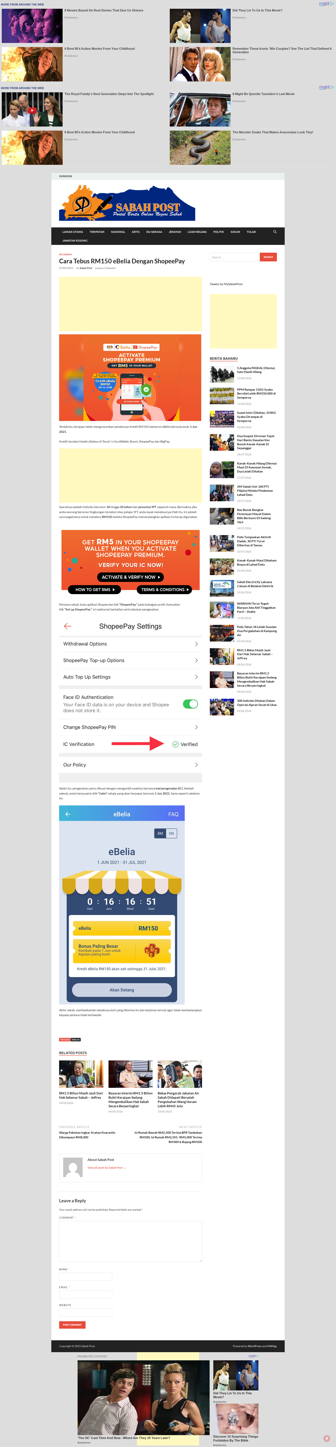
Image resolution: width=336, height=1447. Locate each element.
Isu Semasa (154, 231)
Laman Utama (72, 231)
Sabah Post (86, 268)
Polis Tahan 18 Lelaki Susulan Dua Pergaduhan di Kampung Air (257, 631)
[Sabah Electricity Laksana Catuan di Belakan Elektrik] (222, 582)
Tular (251, 231)
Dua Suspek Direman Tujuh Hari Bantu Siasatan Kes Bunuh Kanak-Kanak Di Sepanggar (255, 442)
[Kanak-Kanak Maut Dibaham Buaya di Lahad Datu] (222, 560)
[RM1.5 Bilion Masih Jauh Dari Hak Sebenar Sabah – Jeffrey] (81, 1075)
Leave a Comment (105, 268)
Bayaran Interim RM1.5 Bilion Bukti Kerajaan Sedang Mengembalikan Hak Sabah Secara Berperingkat (130, 1099)
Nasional (118, 231)
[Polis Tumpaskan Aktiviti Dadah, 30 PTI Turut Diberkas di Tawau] (222, 537)
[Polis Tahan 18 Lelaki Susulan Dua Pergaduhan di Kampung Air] (222, 627)
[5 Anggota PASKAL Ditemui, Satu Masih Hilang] (222, 368)
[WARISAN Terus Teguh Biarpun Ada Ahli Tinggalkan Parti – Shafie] (222, 604)
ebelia (76, 1039)
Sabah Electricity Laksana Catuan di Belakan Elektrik (255, 584)
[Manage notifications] (327, 1438)
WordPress (255, 1346)
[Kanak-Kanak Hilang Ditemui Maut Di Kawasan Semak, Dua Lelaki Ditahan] (222, 463)
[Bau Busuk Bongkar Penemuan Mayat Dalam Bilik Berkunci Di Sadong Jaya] (222, 510)
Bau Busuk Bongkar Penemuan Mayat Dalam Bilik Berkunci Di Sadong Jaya (254, 516)
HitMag (271, 1346)
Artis (136, 231)
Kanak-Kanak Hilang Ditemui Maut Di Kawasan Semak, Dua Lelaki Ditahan (257, 467)
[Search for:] (243, 257)
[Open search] (275, 231)
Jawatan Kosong (75, 240)
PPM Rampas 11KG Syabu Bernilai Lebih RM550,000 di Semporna (256, 393)
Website (65, 1305)
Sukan (235, 231)
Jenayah (175, 231)
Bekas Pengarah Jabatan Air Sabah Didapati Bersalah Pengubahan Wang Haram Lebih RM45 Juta (178, 1099)
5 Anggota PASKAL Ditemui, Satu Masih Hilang (256, 370)
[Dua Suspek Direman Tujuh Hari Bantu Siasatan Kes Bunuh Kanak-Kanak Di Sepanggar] (222, 436)
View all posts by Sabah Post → (107, 1167)
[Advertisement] (130, 304)
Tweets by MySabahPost (226, 284)
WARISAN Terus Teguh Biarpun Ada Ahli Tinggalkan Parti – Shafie (256, 607)
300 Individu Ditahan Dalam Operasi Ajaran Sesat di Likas (257, 702)
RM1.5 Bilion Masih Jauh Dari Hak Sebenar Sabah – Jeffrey (81, 1095)
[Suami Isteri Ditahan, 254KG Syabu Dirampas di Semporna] (222, 413)
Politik (218, 231)
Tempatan (97, 231)
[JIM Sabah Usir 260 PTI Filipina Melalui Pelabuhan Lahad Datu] (222, 487)
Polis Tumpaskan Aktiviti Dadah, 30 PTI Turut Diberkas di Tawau (254, 541)
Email (64, 1287)
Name (64, 1269)
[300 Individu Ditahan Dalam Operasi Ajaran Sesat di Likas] (222, 701)
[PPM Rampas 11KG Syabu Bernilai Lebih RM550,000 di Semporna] (222, 390)
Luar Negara (197, 231)
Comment (67, 1217)
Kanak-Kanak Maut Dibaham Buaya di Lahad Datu (256, 562)
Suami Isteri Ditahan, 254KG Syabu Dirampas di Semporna (256, 417)
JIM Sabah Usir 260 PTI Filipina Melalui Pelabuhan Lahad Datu (255, 490)
